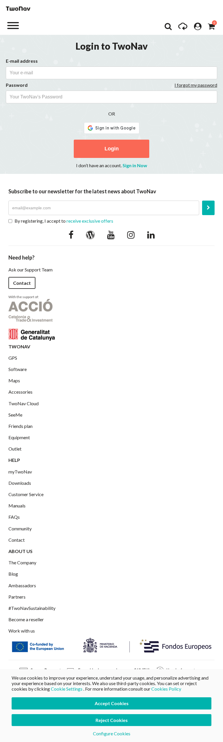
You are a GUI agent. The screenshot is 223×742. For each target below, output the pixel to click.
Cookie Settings (66, 688)
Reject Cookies (112, 720)
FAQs (14, 517)
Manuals (17, 505)
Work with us (21, 630)
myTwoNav (20, 471)
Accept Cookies (112, 703)
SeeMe (15, 414)
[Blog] (90, 234)
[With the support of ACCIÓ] (31, 319)
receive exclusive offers (89, 221)
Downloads (19, 483)
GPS (12, 358)
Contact (22, 283)
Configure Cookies (111, 733)
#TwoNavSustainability (31, 608)
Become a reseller (26, 619)
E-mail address (22, 61)
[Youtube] (111, 234)
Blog (13, 574)
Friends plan (20, 426)
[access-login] (197, 28)
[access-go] (182, 28)
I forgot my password (196, 85)
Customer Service (26, 494)
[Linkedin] (151, 234)
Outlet (14, 448)
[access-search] (168, 28)
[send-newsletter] (208, 208)
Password (17, 85)
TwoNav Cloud (23, 403)
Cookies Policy (166, 688)
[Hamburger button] (13, 25)
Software (17, 369)
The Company (22, 562)
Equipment (19, 437)
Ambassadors (22, 585)
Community (20, 528)
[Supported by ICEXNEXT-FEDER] (111, 644)
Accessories (20, 392)
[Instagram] (131, 234)
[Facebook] (71, 234)
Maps (14, 380)
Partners (17, 596)
